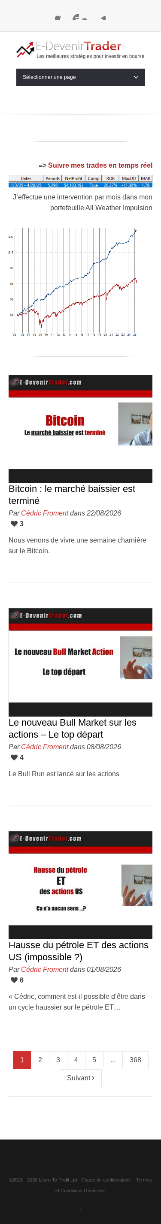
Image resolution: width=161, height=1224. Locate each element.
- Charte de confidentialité (104, 1179)
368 (135, 1060)
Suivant (79, 1078)
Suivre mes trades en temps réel (100, 165)
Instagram (87, 15)
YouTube (74, 15)
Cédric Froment (44, 513)
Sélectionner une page (49, 77)
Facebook (60, 15)
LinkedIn (101, 15)
